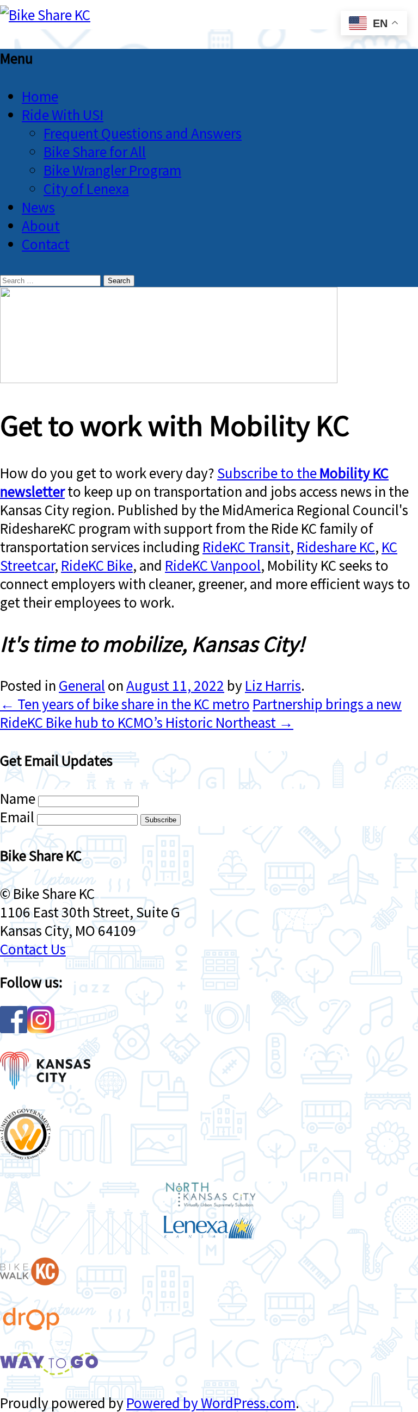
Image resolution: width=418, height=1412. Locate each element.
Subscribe (160, 820)
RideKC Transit (246, 547)
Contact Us (33, 949)
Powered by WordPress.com (211, 1403)
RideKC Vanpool (213, 565)
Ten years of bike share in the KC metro (125, 704)
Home (40, 96)
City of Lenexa (86, 188)
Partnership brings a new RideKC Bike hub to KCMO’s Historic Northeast (201, 713)
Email (17, 817)
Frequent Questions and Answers (143, 133)
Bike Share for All (95, 151)
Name (17, 798)
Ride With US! (62, 114)
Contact (46, 244)
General (82, 685)
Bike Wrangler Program (112, 170)
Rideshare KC (336, 547)
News (38, 207)
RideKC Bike (97, 565)
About (41, 225)
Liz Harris (273, 685)
